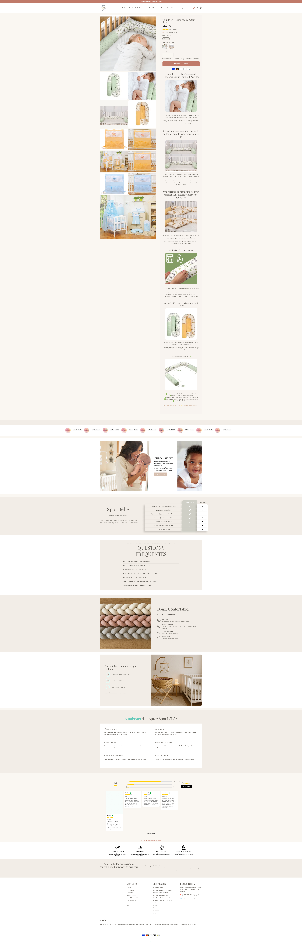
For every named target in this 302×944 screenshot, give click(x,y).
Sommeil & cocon (131, 895)
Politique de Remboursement (161, 895)
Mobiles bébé (130, 890)
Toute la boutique (131, 900)
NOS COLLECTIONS (160, 474)
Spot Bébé (153, 939)
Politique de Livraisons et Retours (162, 890)
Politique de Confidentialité (160, 892)
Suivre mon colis (131, 902)
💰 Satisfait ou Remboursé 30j (188, 405)
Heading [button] (104, 920)
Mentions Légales (158, 887)
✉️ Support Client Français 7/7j (171, 405)
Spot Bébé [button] (132, 883)
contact (155, 902)
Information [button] (159, 883)
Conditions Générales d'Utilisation (162, 900)
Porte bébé (130, 892)
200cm (166, 38)
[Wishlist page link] (194, 8)
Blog (128, 905)
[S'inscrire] (201, 865)
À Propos (155, 905)
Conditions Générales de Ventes (162, 897)
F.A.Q (154, 908)
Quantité (164, 51)
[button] (128, 8)
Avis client (156, 910)
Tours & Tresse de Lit (132, 897)
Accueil (129, 887)
